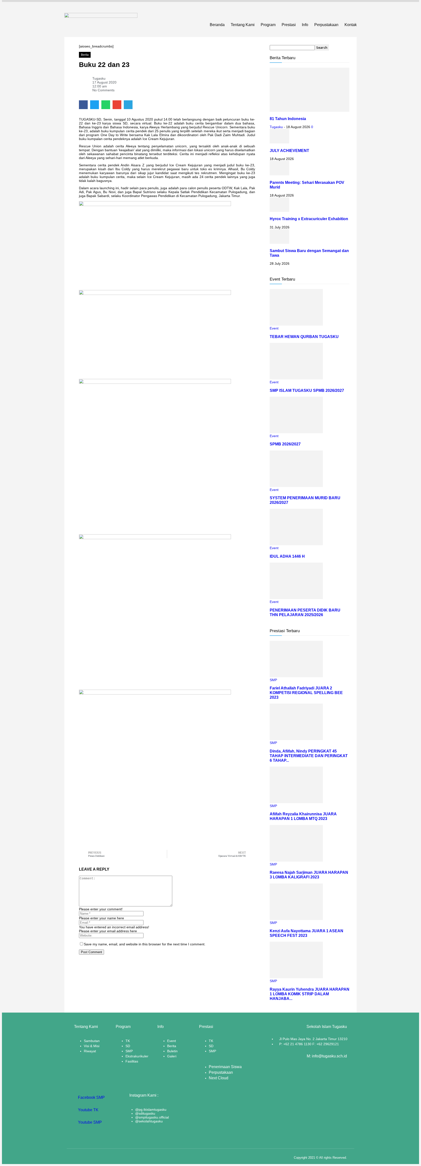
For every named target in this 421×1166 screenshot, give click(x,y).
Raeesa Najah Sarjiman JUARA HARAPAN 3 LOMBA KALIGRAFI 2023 (309, 874)
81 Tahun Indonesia (288, 118)
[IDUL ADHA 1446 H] (296, 544)
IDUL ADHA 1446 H (287, 556)
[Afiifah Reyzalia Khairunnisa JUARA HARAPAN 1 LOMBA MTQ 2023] (296, 802)
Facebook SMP (91, 1097)
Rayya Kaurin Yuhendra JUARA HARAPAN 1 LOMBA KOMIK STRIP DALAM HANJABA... (309, 994)
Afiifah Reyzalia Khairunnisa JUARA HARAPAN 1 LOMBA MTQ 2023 (303, 816)
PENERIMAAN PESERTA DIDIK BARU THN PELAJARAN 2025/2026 (305, 612)
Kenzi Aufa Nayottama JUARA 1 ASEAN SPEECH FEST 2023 (306, 933)
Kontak (350, 25)
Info (305, 25)
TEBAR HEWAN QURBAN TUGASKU (304, 336)
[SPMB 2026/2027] (296, 432)
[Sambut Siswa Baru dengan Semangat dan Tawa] (279, 242)
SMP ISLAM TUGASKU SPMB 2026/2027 (307, 390)
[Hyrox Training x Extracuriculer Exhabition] (279, 211)
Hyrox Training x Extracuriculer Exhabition (309, 218)
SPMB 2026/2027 (285, 444)
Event (274, 328)
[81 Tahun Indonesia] (309, 111)
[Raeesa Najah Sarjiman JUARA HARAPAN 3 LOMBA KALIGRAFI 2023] (296, 860)
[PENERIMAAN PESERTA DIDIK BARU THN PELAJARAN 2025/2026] (296, 598)
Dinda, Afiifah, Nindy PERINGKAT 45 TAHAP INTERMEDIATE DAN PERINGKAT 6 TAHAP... (309, 755)
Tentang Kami (243, 25)
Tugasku (276, 127)
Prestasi (289, 25)
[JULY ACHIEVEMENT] (279, 142)
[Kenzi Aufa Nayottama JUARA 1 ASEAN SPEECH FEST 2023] (296, 919)
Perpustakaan (326, 25)
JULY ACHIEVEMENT (289, 150)
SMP (273, 680)
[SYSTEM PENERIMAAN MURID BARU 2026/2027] (296, 486)
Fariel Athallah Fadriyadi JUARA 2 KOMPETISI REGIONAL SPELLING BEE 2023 (306, 692)
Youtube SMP (89, 1122)
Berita (85, 54)
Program (268, 25)
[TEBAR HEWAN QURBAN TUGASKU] (296, 324)
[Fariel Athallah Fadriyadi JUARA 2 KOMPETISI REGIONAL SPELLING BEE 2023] (296, 676)
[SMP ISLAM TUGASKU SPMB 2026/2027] (296, 378)
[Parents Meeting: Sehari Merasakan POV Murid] (279, 174)
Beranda (217, 25)
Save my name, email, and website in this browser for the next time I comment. (144, 944)
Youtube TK (87, 1110)
